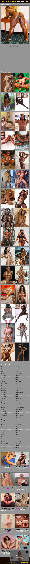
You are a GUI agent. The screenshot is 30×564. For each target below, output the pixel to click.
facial (3, 422)
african (4, 366)
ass (3, 373)
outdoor (19, 394)
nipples (19, 388)
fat (2, 424)
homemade (5, 443)
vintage (19, 441)
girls (3, 432)
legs (18, 369)
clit (3, 409)
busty (3, 403)
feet (3, 426)
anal (3, 371)
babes (3, 377)
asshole (4, 375)
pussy (18, 403)
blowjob (4, 396)
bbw (3, 379)
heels (3, 441)
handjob (4, 439)
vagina (18, 439)
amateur (4, 369)
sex (18, 411)
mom (18, 383)
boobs (3, 398)
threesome (19, 430)
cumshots (4, 415)
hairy (3, 437)
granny (4, 434)
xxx (18, 447)
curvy (3, 420)
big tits (4, 392)
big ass (4, 388)
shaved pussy (20, 417)
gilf (3, 430)
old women (20, 392)
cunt (3, 417)
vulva (18, 443)
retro (18, 405)
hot (3, 445)
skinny (18, 420)
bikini (3, 394)
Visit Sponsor (14, 46)
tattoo (18, 426)
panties (19, 398)
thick (18, 428)
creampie (4, 413)
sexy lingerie (20, 415)
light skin (19, 373)
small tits (19, 424)
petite (18, 400)
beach (3, 381)
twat (18, 437)
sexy (18, 413)
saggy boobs (20, 407)
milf (18, 379)
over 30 (19, 396)
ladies (18, 366)
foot (3, 428)
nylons (18, 390)
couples (4, 411)
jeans (3, 447)
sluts (18, 422)
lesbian (19, 371)
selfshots (19, 409)
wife (18, 445)
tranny (18, 434)
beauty (4, 386)
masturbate (20, 375)
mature (19, 377)
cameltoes (4, 405)
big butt (4, 390)
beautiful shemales (7, 383)
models (19, 381)
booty (3, 400)
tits (17, 432)
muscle (19, 386)
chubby (4, 407)
